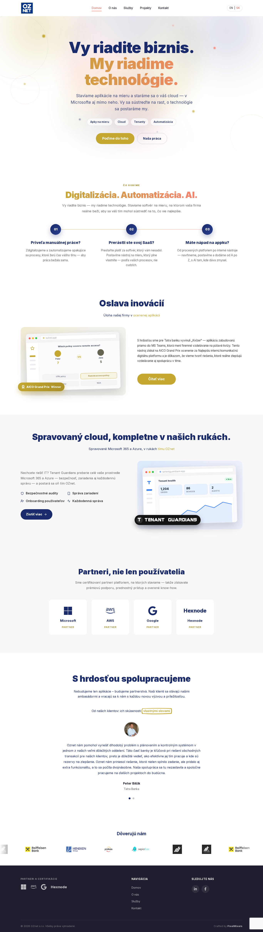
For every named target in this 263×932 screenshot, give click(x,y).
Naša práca (152, 138)
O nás (113, 8)
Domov (97, 8)
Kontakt (163, 8)
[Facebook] (205, 889)
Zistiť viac (34, 514)
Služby (128, 8)
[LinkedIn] (195, 889)
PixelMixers (234, 926)
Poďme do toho (115, 138)
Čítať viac (156, 379)
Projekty (145, 8)
